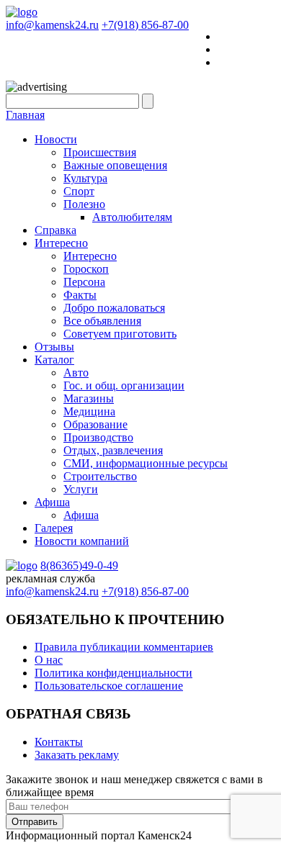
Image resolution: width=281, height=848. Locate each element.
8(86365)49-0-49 (79, 565)
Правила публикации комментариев (124, 647)
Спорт (78, 191)
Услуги (80, 489)
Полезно (84, 204)
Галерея (54, 528)
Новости (56, 139)
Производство (98, 437)
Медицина (89, 411)
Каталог (54, 359)
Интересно (61, 243)
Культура (85, 178)
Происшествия (99, 152)
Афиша (52, 502)
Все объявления (102, 321)
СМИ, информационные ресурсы (145, 463)
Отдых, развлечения (113, 450)
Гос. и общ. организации (123, 385)
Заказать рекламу (77, 755)
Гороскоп (86, 269)
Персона (84, 282)
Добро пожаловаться (114, 308)
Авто (76, 372)
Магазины (88, 398)
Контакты (59, 742)
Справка (55, 230)
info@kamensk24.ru (52, 25)
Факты (80, 295)
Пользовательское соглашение (109, 686)
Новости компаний (82, 541)
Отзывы (54, 346)
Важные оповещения (115, 165)
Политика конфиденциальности (113, 673)
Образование (95, 424)
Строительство (100, 476)
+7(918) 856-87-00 (145, 25)
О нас (49, 660)
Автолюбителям (132, 217)
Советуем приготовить (120, 334)
